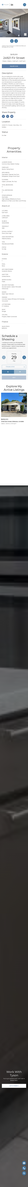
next (16, 41)
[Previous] (4, 357)
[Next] (24, 357)
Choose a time (10, 366)
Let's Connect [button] (14, 1086)
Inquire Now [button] (14, 66)
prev (12, 41)
